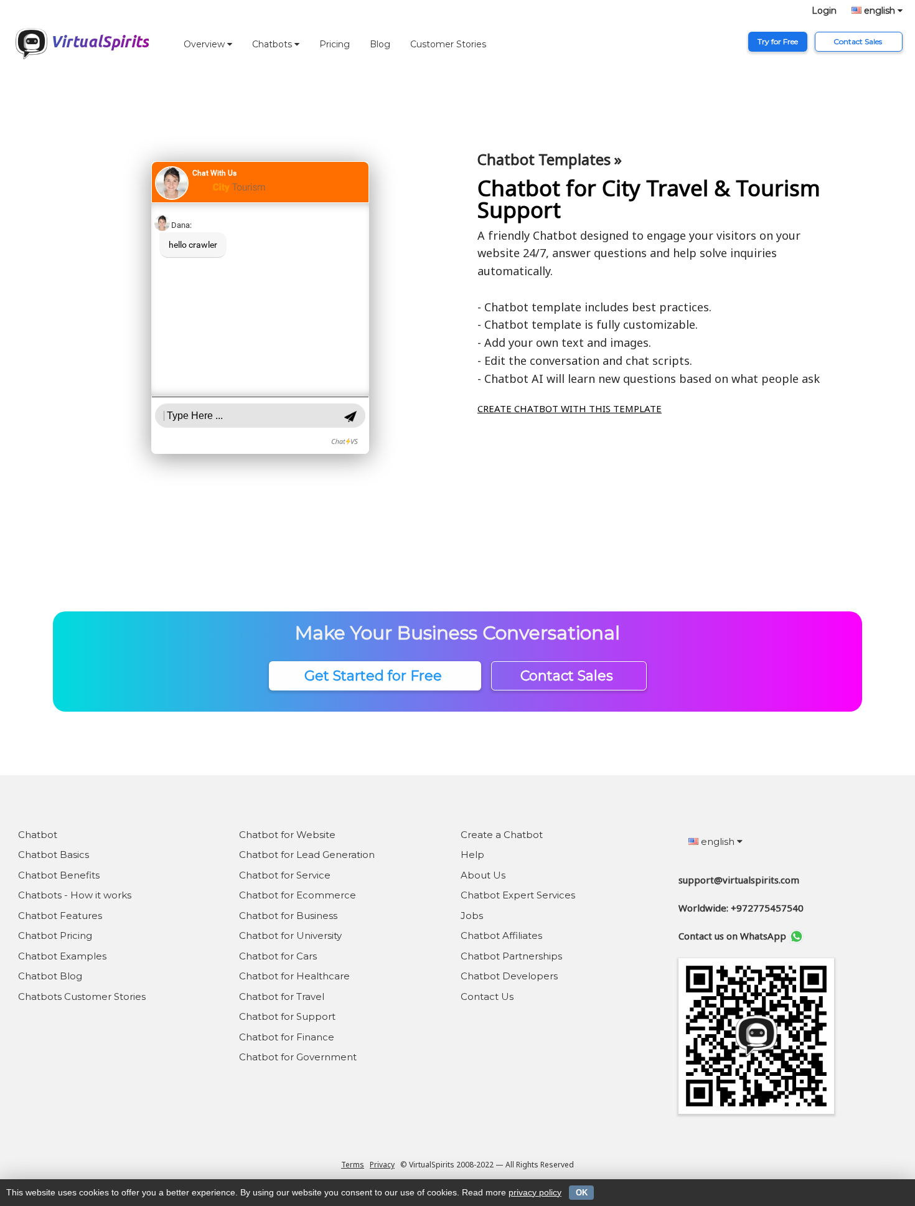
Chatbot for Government (298, 1057)
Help (472, 854)
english (879, 10)
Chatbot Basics (53, 854)
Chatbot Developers (509, 976)
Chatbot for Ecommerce (297, 895)
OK (582, 1192)
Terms (352, 1164)
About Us (483, 875)
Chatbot (37, 835)
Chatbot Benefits (59, 875)
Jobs (472, 915)
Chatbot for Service (285, 875)
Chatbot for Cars (278, 956)
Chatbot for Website (287, 835)
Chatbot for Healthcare (294, 976)
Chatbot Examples (62, 956)
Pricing (334, 44)
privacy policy (535, 1192)
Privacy (382, 1164)
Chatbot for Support (287, 1016)
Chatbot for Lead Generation (307, 854)
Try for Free (778, 41)
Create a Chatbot (502, 835)
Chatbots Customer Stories (82, 996)
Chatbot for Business (288, 915)
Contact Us (487, 996)
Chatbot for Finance (286, 1037)
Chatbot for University (290, 935)
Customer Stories (448, 44)
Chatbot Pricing (55, 935)
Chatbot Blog (50, 976)
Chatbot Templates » (549, 159)
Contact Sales (858, 41)
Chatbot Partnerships (511, 956)
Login (824, 10)
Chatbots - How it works (74, 895)
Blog (380, 44)
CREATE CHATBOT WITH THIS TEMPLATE (569, 408)
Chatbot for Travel (281, 996)
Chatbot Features (60, 915)
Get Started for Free (375, 675)
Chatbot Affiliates (501, 935)
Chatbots (273, 44)
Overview (205, 44)
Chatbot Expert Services (518, 895)
